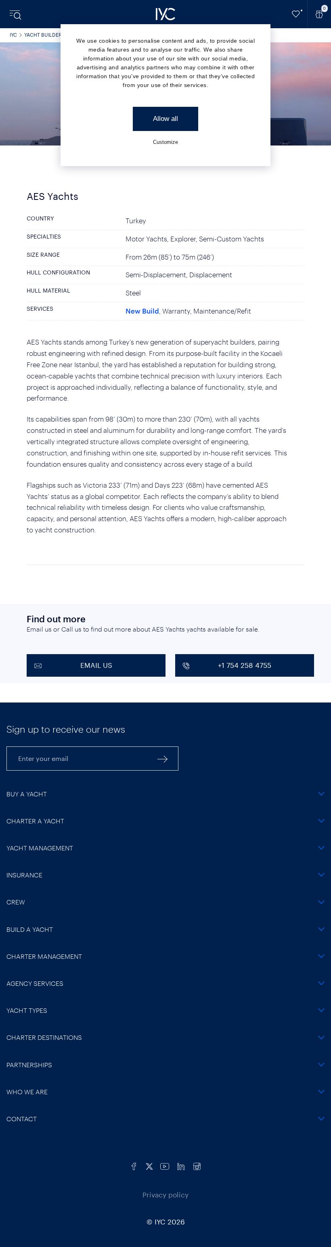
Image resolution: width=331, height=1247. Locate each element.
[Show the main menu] (16, 14)
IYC (13, 34)
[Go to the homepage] (165, 14)
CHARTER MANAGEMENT (44, 956)
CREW (15, 902)
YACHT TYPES (26, 1010)
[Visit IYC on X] (149, 1165)
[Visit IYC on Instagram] (197, 1165)
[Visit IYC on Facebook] (134, 1165)
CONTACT (21, 1118)
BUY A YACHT (26, 794)
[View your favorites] (296, 14)
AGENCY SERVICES (34, 983)
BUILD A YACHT (29, 929)
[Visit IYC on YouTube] (165, 1165)
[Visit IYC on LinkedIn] (181, 1165)
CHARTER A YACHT (35, 821)
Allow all (165, 119)
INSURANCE (24, 875)
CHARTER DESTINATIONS (44, 1037)
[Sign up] (162, 758)
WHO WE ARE (27, 1091)
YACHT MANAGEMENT (39, 848)
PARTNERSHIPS (29, 1064)
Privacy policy (165, 1195)
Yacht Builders (44, 34)
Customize (165, 142)
